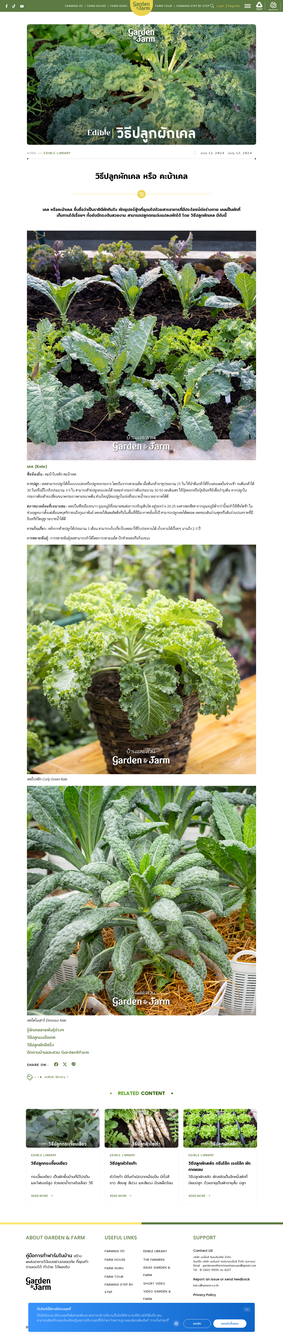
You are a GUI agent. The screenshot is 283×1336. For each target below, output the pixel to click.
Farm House (96, 6)
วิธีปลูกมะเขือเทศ (41, 1037)
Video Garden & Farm (157, 1295)
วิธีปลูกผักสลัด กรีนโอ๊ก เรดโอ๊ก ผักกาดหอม (219, 1166)
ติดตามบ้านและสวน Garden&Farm (58, 1052)
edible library (55, 1076)
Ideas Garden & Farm (156, 1271)
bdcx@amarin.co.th (206, 1285)
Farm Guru (118, 6)
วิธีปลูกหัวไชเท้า (123, 1163)
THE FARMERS (154, 1259)
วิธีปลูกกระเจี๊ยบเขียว (49, 1163)
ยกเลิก (197, 1323)
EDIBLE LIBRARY (57, 153)
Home (31, 153)
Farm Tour (163, 6)
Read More (39, 1196)
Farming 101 (74, 6)
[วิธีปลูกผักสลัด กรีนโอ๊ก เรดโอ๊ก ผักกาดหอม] (220, 1128)
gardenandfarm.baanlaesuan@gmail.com (229, 1265)
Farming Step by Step (193, 6)
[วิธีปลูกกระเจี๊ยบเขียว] (63, 1128)
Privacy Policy (204, 1294)
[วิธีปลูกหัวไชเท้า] (141, 1128)
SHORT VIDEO (154, 1283)
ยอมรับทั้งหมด (229, 1323)
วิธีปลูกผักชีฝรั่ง (40, 1045)
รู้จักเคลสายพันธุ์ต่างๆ (45, 1030)
